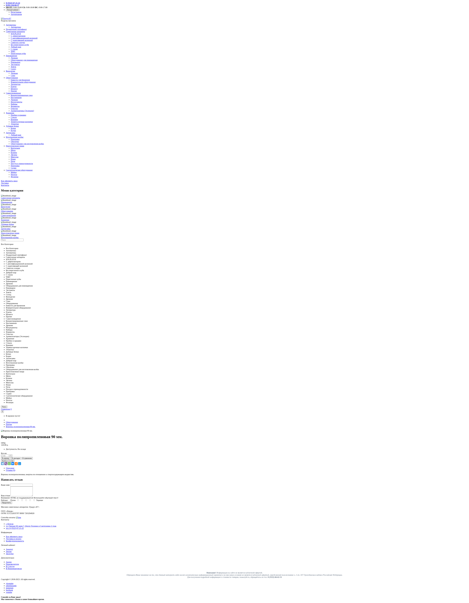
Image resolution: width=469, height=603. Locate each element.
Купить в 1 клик (8, 461)
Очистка (14, 108)
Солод (13, 69)
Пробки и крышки (18, 115)
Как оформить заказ (14, 537)
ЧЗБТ (13, 51)
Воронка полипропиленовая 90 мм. (20, 427)
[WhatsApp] (9, 463)
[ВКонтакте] (12, 463)
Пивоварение (11, 56)
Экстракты (15, 64)
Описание (10, 468)
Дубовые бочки (12, 126)
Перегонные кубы (18, 53)
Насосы (14, 174)
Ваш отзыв (5, 496)
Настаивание (16, 97)
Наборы (14, 104)
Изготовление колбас (15, 137)
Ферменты (15, 106)
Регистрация (16, 12)
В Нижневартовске (14, 569)
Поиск (4, 407)
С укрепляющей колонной (22, 40)
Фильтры (14, 177)
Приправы (15, 139)
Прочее (14, 91)
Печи (13, 161)
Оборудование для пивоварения (24, 60)
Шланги (14, 89)
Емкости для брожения (20, 80)
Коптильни (15, 148)
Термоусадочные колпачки (22, 122)
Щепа (13, 150)
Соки (13, 75)
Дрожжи (14, 58)
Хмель (13, 67)
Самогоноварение (13, 93)
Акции (9, 562)
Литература (15, 84)
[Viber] (5, 463)
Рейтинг (4, 500)
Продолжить (6, 503)
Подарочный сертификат (16, 29)
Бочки (13, 128)
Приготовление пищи (15, 146)
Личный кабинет (13, 10)
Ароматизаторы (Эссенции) (22, 111)
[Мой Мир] (19, 463)
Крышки (14, 119)
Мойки (14, 172)
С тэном (14, 49)
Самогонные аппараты (15, 31)
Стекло (14, 117)
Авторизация (16, 14)
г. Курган (9, 524)
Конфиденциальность (15, 541)
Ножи (13, 159)
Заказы (9, 551)
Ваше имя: (5, 485)
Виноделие (10, 71)
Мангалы (14, 157)
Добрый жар (16, 47)
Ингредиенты (16, 102)
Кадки (13, 130)
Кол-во (4, 453)
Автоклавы (10, 133)
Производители (12, 564)
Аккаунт (9, 549)
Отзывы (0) (10, 470)
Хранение (10, 113)
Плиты (13, 86)
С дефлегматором (18, 36)
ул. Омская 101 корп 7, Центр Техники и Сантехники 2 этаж (31, 526)
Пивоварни (15, 62)
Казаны (14, 152)
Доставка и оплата (13, 539)
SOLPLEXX (16, 34)
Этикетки (15, 124)
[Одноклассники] (16, 463)
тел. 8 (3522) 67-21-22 (15, 528)
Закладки (10, 554)
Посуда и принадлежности (22, 163)
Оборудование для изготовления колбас (27, 144)
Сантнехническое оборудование (19, 170)
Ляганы (14, 155)
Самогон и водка (18, 42)
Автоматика (11, 25)
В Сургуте (10, 566)
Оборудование (12, 78)
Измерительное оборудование (23, 82)
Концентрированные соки (22, 95)
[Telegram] (2, 463)
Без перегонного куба (20, 45)
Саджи (13, 168)
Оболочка (15, 141)
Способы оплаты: (8, 517)
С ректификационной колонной (24, 38)
